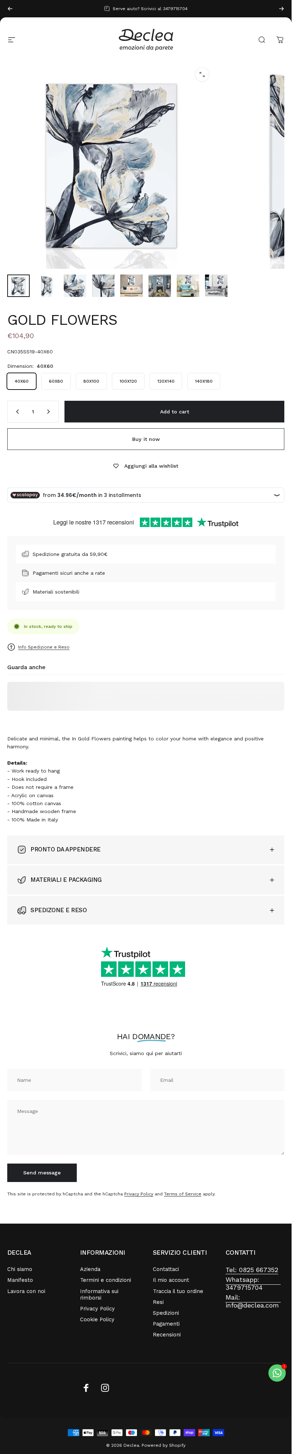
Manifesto (20, 1280)
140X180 (204, 381)
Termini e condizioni (105, 1280)
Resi (158, 1302)
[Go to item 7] (188, 286)
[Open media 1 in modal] (202, 74)
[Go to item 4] (103, 286)
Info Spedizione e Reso (44, 647)
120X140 (166, 381)
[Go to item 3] (75, 286)
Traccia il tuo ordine (178, 1291)
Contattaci (166, 1269)
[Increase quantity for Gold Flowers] (50, 411)
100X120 (128, 381)
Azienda (90, 1269)
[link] (252, 1270)
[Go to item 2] (46, 286)
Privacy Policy (138, 1193)
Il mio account (171, 1280)
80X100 (91, 381)
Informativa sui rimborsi (99, 1294)
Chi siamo (19, 1269)
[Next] (281, 8)
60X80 (56, 381)
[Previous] (10, 8)
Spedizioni (166, 1313)
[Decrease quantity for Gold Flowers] (16, 411)
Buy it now (146, 439)
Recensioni (167, 1334)
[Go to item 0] (18, 286)
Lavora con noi (26, 1291)
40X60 (21, 381)
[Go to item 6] (159, 286)
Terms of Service (182, 1193)
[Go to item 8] (216, 286)
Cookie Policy (97, 1319)
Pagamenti (166, 1324)
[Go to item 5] (131, 286)
